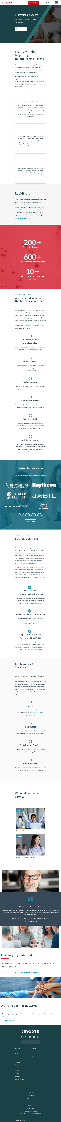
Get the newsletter (30, 1042)
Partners (17, 1076)
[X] (26, 1037)
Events (17, 1070)
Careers (17, 1073)
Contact (17, 1065)
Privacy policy (30, 1098)
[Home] (30, 1031)
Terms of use (30, 1095)
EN (48, 2)
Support (4, 972)
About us (17, 1062)
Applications (18, 1051)
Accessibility (30, 1108)
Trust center (30, 1102)
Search (51, 3)
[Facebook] (30, 1037)
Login (42, 2)
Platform (17, 1054)
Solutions (17, 1048)
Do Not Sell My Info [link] (20, 1120)
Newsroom (18, 1067)
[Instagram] (38, 1037)
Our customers (36, 1056)
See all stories (30, 521)
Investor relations (20, 1079)
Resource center (36, 1051)
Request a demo (33, 2)
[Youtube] (34, 1037)
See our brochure (21, 29)
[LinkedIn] (21, 1037)
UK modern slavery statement (30, 1111)
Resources (34, 1048)
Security (30, 1105)
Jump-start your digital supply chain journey (28, 731)
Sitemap (31, 1092)
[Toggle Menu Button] (57, 3)
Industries (17, 1056)
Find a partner (7, 1020)
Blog (33, 1054)
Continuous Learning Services (25, 972)
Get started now (22, 218)
